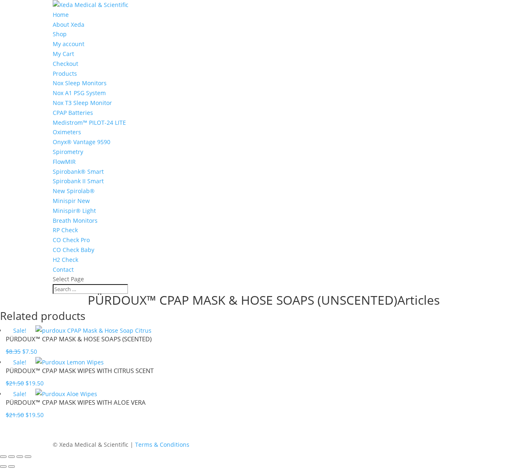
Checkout (65, 64)
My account (68, 44)
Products (65, 73)
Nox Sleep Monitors (80, 83)
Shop (60, 34)
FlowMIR (64, 162)
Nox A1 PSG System (79, 93)
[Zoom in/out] (3, 456)
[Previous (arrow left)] (3, 466)
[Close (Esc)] (28, 456)
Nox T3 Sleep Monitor (82, 103)
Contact (63, 269)
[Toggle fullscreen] (11, 456)
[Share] (19, 456)
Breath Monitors (75, 220)
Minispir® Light (74, 211)
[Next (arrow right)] (11, 466)
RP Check (65, 230)
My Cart (63, 54)
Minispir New (71, 201)
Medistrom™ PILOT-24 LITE (89, 122)
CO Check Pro (71, 240)
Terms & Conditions (162, 444)
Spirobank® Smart (78, 171)
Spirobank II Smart (78, 181)
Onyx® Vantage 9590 (81, 142)
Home (61, 15)
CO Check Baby (73, 250)
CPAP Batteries (73, 113)
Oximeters (67, 132)
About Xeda (68, 24)
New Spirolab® (74, 191)
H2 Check (65, 260)
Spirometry (68, 152)
